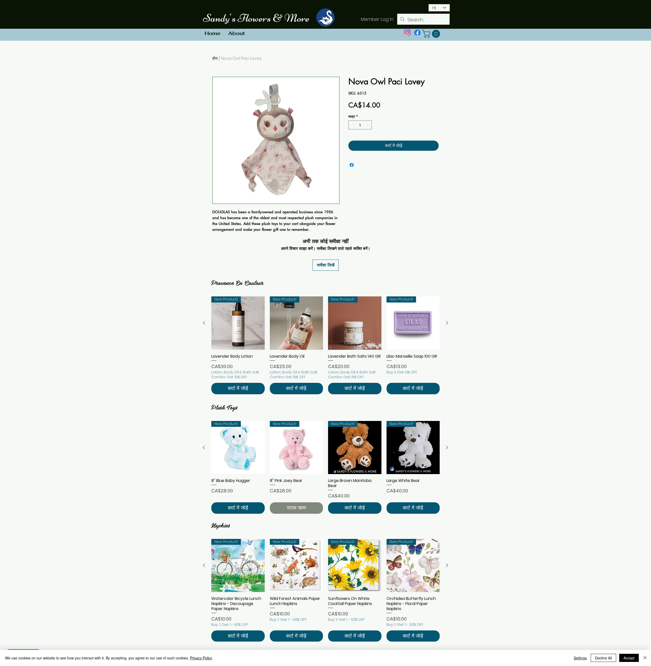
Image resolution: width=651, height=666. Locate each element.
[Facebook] (417, 32)
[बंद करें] (645, 658)
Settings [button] (580, 657)
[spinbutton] (360, 125)
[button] (432, 34)
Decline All (603, 657)
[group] (325, 345)
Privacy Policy (201, 657)
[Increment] (368, 125)
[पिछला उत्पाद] (204, 323)
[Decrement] (352, 125)
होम (214, 58)
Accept (629, 657)
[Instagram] (407, 32)
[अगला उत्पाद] (447, 323)
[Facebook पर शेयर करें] (352, 165)
